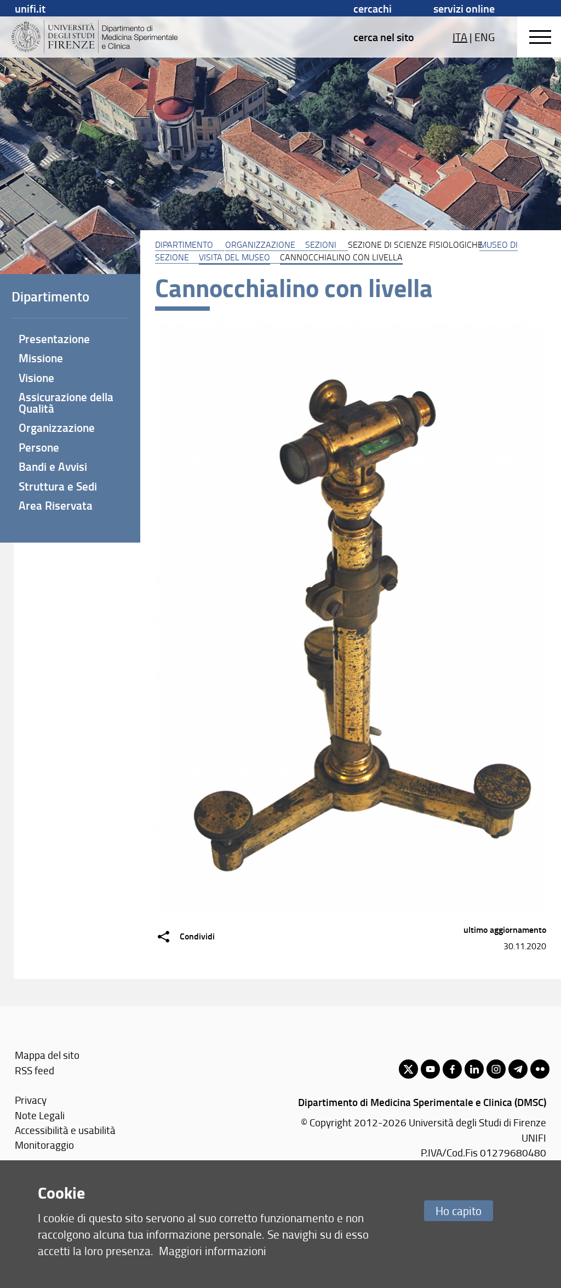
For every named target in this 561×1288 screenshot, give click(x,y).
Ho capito (459, 1210)
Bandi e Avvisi (53, 466)
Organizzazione (260, 244)
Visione (36, 377)
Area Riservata (56, 505)
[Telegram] (518, 1069)
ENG (484, 36)
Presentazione (54, 338)
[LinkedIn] (474, 1069)
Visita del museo (234, 257)
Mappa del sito (47, 1054)
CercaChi (372, 8)
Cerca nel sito (383, 36)
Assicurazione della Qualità (66, 403)
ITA (460, 36)
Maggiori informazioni (212, 1250)
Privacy (31, 1099)
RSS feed (34, 1070)
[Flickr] (539, 1069)
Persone (39, 447)
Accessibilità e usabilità (65, 1129)
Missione (41, 358)
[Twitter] (408, 1069)
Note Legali (40, 1115)
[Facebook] (452, 1069)
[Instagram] (496, 1069)
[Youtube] (430, 1069)
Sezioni (320, 244)
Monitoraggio (44, 1144)
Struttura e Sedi (58, 486)
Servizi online (464, 8)
